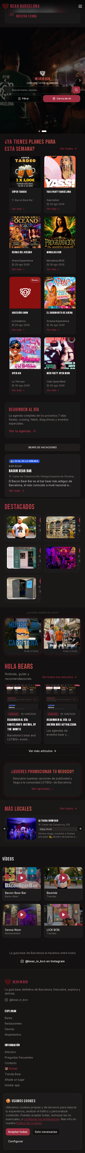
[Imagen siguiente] (79, 80)
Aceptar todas (17, 1131)
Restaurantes (13, 1023)
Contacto (11, 1063)
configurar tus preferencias (42, 1119)
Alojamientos (13, 1034)
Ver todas (66, 148)
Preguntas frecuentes (19, 1057)
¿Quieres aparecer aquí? (42, 612)
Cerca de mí (64, 98)
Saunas (9, 1029)
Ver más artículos (41, 751)
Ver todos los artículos (57, 677)
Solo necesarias (46, 1131)
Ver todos (66, 808)
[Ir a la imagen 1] (39, 131)
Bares (8, 1018)
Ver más (17, 208)
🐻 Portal (11, 1068)
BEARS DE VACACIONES (42, 447)
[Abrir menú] (80, 6)
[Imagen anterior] (5, 80)
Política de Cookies (29, 1123)
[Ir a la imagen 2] (44, 131)
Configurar (15, 1141)
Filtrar (25, 98)
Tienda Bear (13, 1074)
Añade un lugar (15, 1079)
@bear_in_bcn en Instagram (45, 961)
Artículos (10, 1052)
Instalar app (12, 1085)
